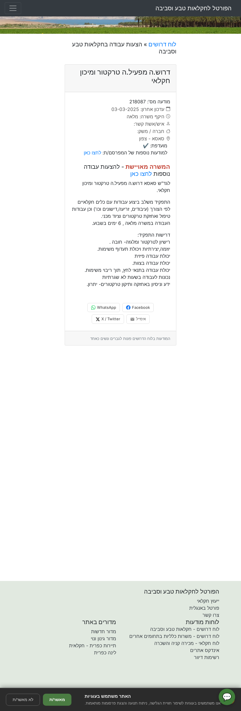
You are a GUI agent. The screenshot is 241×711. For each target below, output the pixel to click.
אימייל (141, 318)
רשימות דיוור (206, 657)
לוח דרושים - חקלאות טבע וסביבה (184, 629)
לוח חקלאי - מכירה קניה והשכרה (186, 643)
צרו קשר (210, 615)
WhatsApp (106, 307)
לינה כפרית (105, 653)
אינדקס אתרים (204, 650)
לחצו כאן (92, 153)
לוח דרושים (162, 44)
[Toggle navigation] (13, 8)
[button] (86, 683)
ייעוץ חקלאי (208, 601)
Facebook (141, 307)
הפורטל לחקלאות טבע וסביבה (193, 8)
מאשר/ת (57, 699)
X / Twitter (110, 318)
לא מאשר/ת (23, 699)
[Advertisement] (211, 129)
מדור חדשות (103, 631)
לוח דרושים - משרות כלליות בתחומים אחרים (174, 636)
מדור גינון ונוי (103, 638)
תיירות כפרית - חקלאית (92, 645)
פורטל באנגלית (204, 608)
